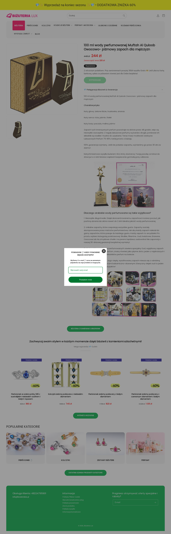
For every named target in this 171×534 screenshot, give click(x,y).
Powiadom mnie (85, 280)
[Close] (104, 251)
